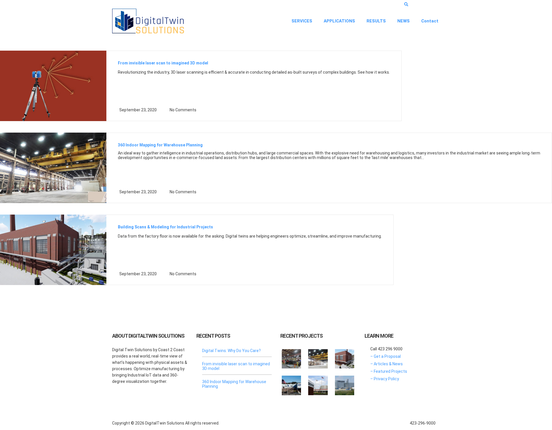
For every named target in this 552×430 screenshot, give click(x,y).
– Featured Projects (388, 371)
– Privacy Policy (384, 379)
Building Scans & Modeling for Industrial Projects (165, 227)
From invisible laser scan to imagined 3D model (163, 63)
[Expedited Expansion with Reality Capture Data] (318, 356)
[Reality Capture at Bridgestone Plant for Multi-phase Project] (318, 383)
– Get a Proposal (385, 356)
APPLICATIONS (339, 21)
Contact (429, 21)
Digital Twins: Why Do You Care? (231, 350)
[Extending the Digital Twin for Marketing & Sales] (291, 356)
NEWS (403, 21)
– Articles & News (386, 364)
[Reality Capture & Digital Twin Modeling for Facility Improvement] (344, 356)
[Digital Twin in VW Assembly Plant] (344, 383)
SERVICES (302, 21)
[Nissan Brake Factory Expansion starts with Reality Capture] (291, 383)
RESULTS (376, 21)
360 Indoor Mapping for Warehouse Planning (160, 145)
